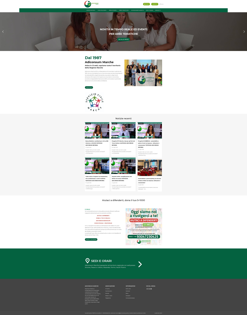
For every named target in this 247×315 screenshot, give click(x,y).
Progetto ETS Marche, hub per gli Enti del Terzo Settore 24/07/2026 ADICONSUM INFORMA (123, 143)
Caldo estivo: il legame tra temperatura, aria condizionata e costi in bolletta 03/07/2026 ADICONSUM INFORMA (97, 178)
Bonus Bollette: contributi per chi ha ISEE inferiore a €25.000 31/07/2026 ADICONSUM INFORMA (97, 143)
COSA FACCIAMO (123, 39)
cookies (131, 313)
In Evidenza (88, 123)
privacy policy (126, 313)
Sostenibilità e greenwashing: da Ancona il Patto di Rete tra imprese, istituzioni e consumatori (149, 180)
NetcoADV (160, 313)
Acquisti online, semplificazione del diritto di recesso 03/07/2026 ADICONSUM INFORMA (122, 178)
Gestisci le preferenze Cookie (139, 313)
